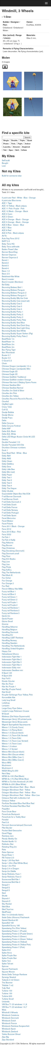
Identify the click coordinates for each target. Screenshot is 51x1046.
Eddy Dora (6, 466)
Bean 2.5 (6, 273)
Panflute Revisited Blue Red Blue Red (18, 803)
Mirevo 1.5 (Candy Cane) (13, 727)
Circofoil (5, 401)
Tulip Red (6, 987)
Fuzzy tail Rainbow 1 (10, 607)
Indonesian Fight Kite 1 (12, 656)
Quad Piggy (7, 833)
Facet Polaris (7, 523)
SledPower (6, 911)
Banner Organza (9, 254)
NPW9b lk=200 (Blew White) (14, 784)
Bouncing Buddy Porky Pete (14, 319)
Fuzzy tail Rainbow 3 (10, 613)
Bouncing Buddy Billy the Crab (15, 298)
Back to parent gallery (5, 66)
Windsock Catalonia (10, 1015)
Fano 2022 (6, 534)
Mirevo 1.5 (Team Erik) (11, 738)
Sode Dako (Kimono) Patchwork (15, 917)
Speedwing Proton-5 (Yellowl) (14, 941)
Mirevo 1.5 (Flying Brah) (12, 729)
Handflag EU (7, 634)
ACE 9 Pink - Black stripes (13, 232)
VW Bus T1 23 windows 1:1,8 (14, 1004)
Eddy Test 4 (7, 485)
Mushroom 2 (7, 768)
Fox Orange (7, 580)
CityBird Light (7, 404)
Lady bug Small (8, 700)
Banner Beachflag (9, 251)
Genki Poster (7, 618)
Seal (4, 892)
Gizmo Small (7, 621)
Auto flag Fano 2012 (10, 238)
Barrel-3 (5, 265)
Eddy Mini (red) (8, 471)
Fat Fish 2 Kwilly (8, 539)
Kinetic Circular (8, 681)
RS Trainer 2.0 (8, 857)
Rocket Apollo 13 (9, 841)
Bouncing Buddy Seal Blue (13, 322)
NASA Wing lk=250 (10, 770)
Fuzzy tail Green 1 (9, 596)
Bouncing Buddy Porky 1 (12, 311)
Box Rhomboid (8, 352)
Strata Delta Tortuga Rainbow (14, 974)
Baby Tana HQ (8, 243)
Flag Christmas (8, 548)
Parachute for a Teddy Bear (14, 816)
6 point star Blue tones (11, 200)
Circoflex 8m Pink (9, 393)
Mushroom (6, 765)
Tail (4, 150)
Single (6, 140)
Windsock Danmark (10, 1017)
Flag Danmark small (10, 553)
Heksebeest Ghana (10, 653)
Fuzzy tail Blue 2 (9, 594)
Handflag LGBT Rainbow (12, 637)
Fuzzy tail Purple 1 (9, 602)
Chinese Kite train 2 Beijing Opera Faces (19, 382)
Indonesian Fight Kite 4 (12, 664)
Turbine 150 (7, 993)
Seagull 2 (6, 887)
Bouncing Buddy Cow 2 (12, 303)
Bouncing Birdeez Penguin (13, 290)
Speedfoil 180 (8, 922)
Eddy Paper (7, 474)
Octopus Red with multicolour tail (16, 797)
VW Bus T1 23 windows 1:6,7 (14, 1007)
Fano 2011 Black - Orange (13, 526)
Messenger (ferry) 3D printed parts (16, 719)
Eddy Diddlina (8, 463)
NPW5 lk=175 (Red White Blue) (15, 778)
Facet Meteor (7, 520)
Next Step (6, 773)
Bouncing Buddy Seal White (14, 330)
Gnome (5, 624)
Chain (4, 363)
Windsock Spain (9, 1028)
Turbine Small (7, 998)
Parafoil (5, 819)
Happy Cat (6, 651)
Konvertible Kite (8, 697)
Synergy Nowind (9, 977)
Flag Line (6, 561)
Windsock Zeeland (10, 1031)
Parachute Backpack (11, 814)
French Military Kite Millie (12, 588)
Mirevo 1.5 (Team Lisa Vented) (15, 740)
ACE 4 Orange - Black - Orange (15, 219)
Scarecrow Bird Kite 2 (11, 882)
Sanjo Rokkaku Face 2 (11, 876)
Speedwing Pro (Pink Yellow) (14, 928)
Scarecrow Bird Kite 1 (11, 879)
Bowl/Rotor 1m (8, 338)
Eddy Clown (7, 461)
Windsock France (9, 1023)
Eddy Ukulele (7, 490)
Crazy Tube (7, 406)
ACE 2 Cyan (7, 213)
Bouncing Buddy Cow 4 (12, 309)
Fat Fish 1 (6, 537)
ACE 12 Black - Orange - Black (15, 211)
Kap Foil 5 (6, 678)
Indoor (28, 143)
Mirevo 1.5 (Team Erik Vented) (15, 735)
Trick (13, 143)
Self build (6, 160)
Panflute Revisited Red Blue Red (16, 806)
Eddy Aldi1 (6, 455)
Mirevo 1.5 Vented (9, 748)
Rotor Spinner (8, 852)
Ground (16, 147)
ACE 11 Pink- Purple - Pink (13, 208)
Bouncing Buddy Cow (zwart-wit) (16, 300)
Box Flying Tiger (9, 349)
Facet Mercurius (9, 518)
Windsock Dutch (9, 1020)
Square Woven (8, 971)
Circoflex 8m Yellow (10, 395)
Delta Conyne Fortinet (11, 425)
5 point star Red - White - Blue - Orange (19, 197)
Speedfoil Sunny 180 (11, 925)
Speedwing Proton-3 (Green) (14, 936)
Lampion (5, 705)
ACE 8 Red (6, 230)
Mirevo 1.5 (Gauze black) (13, 732)
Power (6, 143)
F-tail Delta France (9, 507)
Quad (29, 140)
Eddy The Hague (9, 488)
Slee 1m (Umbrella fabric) (13, 914)
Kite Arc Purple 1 (9, 686)
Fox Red (5, 586)
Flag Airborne (7, 542)
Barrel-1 (5, 260)
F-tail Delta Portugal (10, 512)
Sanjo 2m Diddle (9, 871)
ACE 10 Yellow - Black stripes (14, 205)
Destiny (5, 439)
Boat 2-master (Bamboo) (12, 281)
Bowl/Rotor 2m (8, 344)
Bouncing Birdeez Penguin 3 (14, 295)
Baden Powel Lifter (10, 249)
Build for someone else (12, 175)
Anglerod (26, 147)
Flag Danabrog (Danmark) (13, 550)
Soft (17, 150)
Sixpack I (6, 898)
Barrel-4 (5, 268)
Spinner (5, 966)
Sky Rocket (7, 903)
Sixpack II (6, 901)
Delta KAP (6, 428)
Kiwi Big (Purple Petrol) (11, 689)
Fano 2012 (6, 529)
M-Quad (5, 713)
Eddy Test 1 (7, 477)
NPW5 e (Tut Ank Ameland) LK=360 (17, 781)
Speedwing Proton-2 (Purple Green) (17, 933)
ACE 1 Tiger (7, 203)
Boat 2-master (8, 279)
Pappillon (6, 808)
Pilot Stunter (7, 827)
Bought (5, 163)
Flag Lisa (6, 564)
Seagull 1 (6, 884)
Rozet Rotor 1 (8, 854)
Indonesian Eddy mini (11, 667)
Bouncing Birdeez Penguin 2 (14, 292)
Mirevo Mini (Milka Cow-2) (13, 759)
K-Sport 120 (7, 672)
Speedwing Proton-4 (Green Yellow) (17, 939)
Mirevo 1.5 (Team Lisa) (12, 743)
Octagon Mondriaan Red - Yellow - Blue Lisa (21, 795)
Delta (4, 420)
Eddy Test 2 (7, 480)
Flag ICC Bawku (9, 558)
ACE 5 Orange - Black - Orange (15, 222)
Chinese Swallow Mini (11, 385)
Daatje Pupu (7, 417)
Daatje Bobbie (8, 412)
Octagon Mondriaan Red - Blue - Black (18, 787)
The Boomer (7, 982)
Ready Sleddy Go (9, 838)
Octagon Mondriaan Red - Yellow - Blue (19, 792)
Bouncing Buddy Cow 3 (12, 306)
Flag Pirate (6, 567)
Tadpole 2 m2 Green (10, 979)
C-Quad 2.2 (7, 360)
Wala (4, 1009)
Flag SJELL (7, 569)
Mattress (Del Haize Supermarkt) (16, 716)
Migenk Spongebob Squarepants (16, 724)
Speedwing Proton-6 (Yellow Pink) (16, 944)
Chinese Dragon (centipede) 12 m (16, 366)
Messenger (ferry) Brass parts (14, 721)
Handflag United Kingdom (13, 648)
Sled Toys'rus (7, 909)
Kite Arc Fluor (7, 683)
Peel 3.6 (5, 822)
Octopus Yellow (8, 800)
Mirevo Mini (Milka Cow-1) (13, 757)
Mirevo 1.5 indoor (9, 746)
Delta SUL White (9, 433)
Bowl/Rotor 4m (8, 347)
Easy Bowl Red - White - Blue (14, 452)
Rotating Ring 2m (9, 846)
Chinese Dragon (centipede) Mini (16, 368)
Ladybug (6, 702)
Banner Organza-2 (10, 257)
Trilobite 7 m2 (7, 985)
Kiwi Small (6, 691)
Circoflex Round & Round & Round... (17, 398)
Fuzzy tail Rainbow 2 (10, 610)
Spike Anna (7, 952)
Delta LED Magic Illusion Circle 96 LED (18, 436)
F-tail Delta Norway (10, 509)
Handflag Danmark (10, 632)
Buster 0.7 (6, 355)
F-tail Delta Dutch (9, 504)
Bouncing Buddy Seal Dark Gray (16, 325)
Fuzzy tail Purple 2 (9, 605)
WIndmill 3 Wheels (10, 1012)
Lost (4, 165)
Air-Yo (4, 235)
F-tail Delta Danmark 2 (11, 501)
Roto (4, 849)
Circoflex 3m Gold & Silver (13, 390)
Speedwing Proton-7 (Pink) (13, 947)
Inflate (24, 150)
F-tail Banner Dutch (10, 499)
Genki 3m (6, 615)
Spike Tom (6, 960)
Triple (22, 140)
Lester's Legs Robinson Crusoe (15, 710)
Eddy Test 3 (7, 482)
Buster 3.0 (6, 357)
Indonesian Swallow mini (12, 670)
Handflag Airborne (10, 626)
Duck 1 (5, 450)
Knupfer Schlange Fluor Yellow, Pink (17, 694)
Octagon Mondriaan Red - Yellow (16, 789)
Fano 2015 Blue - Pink (11, 531)
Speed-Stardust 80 (10, 920)
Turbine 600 (7, 996)
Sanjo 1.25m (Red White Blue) (15, 863)
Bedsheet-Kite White (10, 276)
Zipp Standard (8, 1039)
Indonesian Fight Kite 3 (12, 662)
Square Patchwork (10, 968)
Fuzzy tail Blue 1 (9, 591)
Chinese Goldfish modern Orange (16, 379)
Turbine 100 (7, 990)
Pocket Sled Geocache (12, 830)
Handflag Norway (9, 640)
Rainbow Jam (8, 835)
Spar (11, 150)
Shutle (4, 895)
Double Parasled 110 (11, 442)
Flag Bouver (7, 545)
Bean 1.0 (6, 270)
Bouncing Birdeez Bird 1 (12, 287)
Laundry (7, 147)
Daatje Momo (7, 414)
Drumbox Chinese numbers (14, 447)
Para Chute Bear (9, 811)
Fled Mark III (7, 575)
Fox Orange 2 (8, 583)
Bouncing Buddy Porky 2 (12, 314)
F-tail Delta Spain (9, 515)
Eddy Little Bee (8, 469)
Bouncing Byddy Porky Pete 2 (14, 336)
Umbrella (6, 1001)
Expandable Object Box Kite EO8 (16, 493)
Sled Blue (6, 906)
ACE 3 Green (7, 216)
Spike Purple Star (9, 955)
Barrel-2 (5, 262)
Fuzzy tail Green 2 (9, 599)
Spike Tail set (7, 963)
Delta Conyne (8, 423)
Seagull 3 (6, 890)
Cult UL (5, 409)
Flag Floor (6, 556)
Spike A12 (6, 949)
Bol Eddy (6, 284)
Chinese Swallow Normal (12, 387)
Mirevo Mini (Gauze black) (13, 751)
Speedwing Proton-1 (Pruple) (14, 930)
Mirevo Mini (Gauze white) (13, 754)
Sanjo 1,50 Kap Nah (10, 860)
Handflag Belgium (9, 629)
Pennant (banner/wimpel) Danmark (17, 825)
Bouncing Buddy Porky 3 (12, 317)
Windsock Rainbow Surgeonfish (15, 1026)
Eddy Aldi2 (6, 458)
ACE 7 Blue (7, 227)
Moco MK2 (6, 762)
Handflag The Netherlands (13, 645)
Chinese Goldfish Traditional (14, 376)
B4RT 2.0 (6, 241)
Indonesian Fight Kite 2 (12, 659)
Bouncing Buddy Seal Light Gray (16, 328)
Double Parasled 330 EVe (13, 444)
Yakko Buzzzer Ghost (11, 1034)
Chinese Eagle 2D (9, 371)
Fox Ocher (6, 577)
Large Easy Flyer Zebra (12, 708)
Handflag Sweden (9, 643)
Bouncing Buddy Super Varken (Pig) (17, 333)
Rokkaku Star (7, 844)
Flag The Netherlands (11, 572)
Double (14, 140)
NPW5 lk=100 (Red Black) (13, 776)
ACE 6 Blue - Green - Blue (13, 224)
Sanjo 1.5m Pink (9, 865)
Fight (20, 143)
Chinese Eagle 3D (9, 374)
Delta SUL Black (9, 431)
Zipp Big (5, 1036)
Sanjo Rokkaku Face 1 (11, 873)
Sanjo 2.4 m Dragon (10, 868)
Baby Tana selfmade (10, 246)
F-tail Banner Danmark (11, 496)
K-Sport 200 (7, 675)
